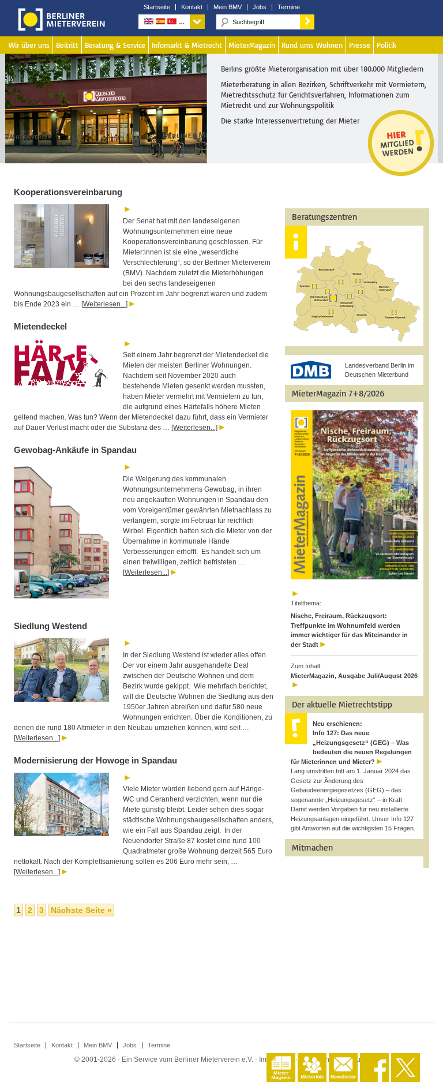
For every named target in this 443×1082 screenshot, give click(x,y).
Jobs (259, 7)
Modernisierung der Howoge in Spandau (95, 760)
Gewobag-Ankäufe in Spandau (75, 450)
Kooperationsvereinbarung (68, 192)
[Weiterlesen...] (104, 304)
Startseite (157, 7)
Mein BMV (227, 7)
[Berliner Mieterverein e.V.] (59, 28)
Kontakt (191, 7)
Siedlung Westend (51, 626)
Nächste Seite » (81, 910)
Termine (288, 7)
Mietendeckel (40, 326)
